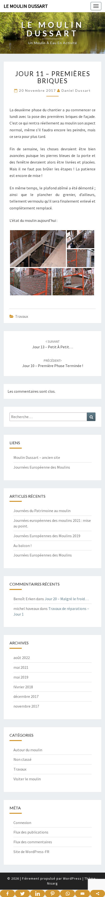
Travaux (21, 316)
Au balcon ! (22, 545)
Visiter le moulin (27, 778)
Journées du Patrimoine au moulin (42, 510)
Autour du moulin (27, 749)
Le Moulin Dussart (26, 6)
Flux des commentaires (32, 841)
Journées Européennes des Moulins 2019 (46, 535)
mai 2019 (20, 677)
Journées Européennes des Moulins (42, 555)
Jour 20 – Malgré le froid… (67, 598)
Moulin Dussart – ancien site (36, 457)
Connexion (22, 822)
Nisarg (52, 883)
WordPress (72, 878)
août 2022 (21, 657)
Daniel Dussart (76, 90)
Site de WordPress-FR (31, 851)
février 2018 (23, 686)
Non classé (22, 759)
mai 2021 (20, 667)
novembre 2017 (26, 706)
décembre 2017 (26, 696)
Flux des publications (30, 832)
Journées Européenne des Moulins (41, 467)
